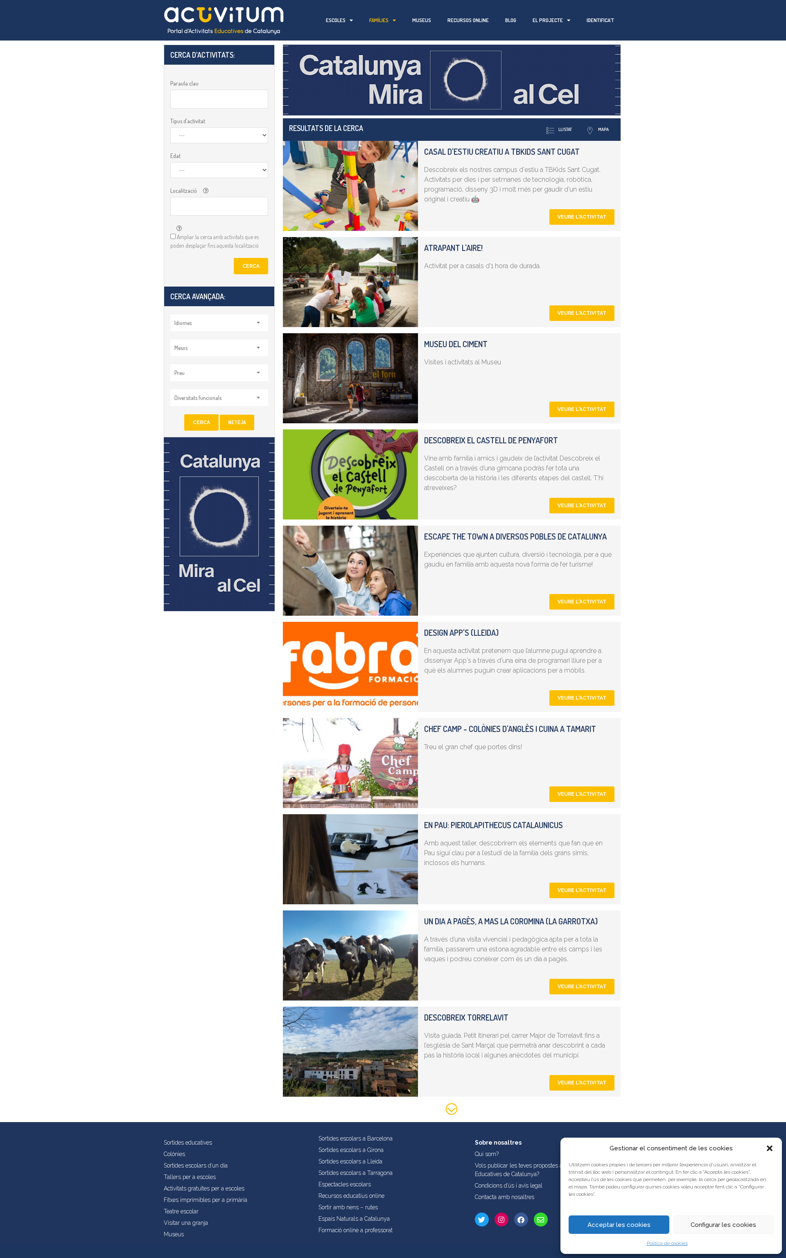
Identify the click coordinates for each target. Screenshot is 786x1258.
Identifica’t (600, 20)
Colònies (174, 1154)
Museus (421, 20)
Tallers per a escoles (190, 1177)
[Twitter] (482, 1219)
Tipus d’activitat (187, 120)
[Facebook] (521, 1219)
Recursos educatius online (351, 1196)
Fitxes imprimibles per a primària (205, 1200)
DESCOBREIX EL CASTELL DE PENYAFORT (491, 440)
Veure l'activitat (582, 217)
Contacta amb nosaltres (504, 1197)
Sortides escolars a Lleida (350, 1161)
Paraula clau (184, 83)
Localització (183, 190)
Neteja (237, 422)
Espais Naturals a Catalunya (354, 1218)
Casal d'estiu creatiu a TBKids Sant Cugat (502, 151)
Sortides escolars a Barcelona (355, 1138)
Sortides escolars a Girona (351, 1150)
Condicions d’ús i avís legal (508, 1185)
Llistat (565, 129)
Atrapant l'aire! (453, 247)
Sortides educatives (188, 1142)
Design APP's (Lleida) (461, 632)
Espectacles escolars (344, 1184)
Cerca (251, 266)
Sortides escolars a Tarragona (355, 1173)
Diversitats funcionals (197, 397)
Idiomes (183, 322)
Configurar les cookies (723, 1225)
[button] (770, 1148)
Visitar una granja (186, 1223)
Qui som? (487, 1154)
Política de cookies (667, 1243)
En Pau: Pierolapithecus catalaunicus (493, 825)
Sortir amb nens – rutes (348, 1207)
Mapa (603, 129)
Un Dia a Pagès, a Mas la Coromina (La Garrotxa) (511, 921)
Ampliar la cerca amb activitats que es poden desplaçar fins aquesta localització (214, 241)
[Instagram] (501, 1219)
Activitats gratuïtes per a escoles (204, 1188)
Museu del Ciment (456, 344)
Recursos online (468, 20)
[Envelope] (541, 1219)
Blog (510, 20)
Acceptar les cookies (618, 1225)
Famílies (378, 20)
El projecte (548, 20)
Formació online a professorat (355, 1230)
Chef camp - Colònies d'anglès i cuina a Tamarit (510, 728)
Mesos (180, 347)
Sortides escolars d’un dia (196, 1165)
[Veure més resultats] (452, 1110)
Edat (175, 155)
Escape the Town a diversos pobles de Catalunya (515, 536)
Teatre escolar (181, 1211)
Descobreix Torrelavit (466, 1017)
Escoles (336, 20)
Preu (179, 372)
